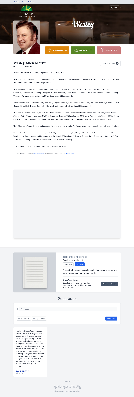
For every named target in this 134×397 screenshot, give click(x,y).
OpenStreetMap (69, 391)
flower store (70, 153)
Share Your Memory (109, 284)
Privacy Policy (61, 388)
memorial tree (38, 153)
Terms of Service (73, 388)
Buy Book (80, 264)
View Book (68, 264)
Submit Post (111, 318)
